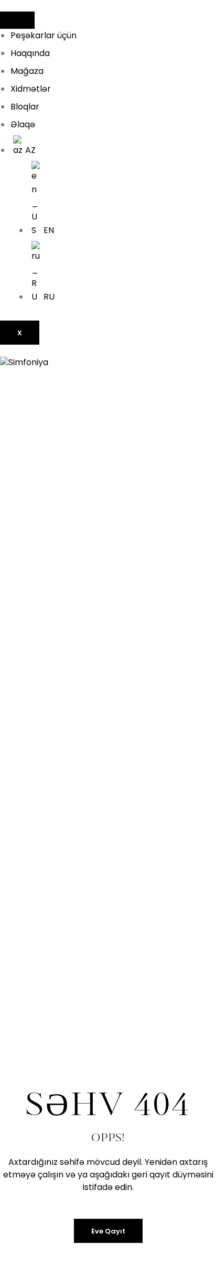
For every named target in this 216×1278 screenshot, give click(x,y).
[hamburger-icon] (17, 20)
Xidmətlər (30, 89)
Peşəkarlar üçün (43, 35)
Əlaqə (22, 124)
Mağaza (27, 71)
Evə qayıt (108, 1231)
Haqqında (30, 53)
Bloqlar (24, 107)
